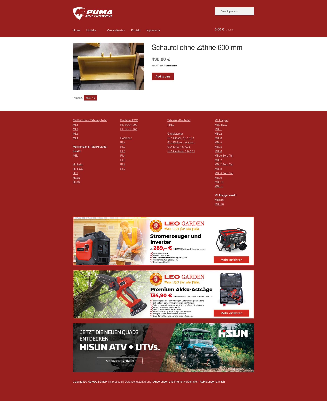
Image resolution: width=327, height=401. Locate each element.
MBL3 (218, 138)
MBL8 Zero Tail (224, 173)
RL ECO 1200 (128, 129)
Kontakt (135, 30)
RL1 (122, 142)
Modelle (91, 30)
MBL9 (218, 178)
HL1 (75, 173)
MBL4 (218, 142)
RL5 (122, 160)
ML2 (75, 129)
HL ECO (78, 169)
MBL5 (218, 147)
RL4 (122, 155)
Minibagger (221, 120)
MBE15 (219, 200)
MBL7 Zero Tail (224, 164)
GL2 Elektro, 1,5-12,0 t (180, 142)
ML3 (75, 133)
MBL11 (219, 186)
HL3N (76, 182)
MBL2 (218, 133)
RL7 (122, 169)
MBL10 (219, 182)
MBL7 (218, 160)
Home (76, 30)
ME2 (76, 155)
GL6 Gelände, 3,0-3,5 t (181, 151)
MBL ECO (221, 125)
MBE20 (219, 204)
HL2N (76, 178)
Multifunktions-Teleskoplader (90, 120)
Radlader (125, 138)
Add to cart (162, 76)
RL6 (122, 164)
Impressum (153, 30)
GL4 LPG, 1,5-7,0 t (178, 147)
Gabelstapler (175, 133)
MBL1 (218, 129)
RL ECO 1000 (128, 125)
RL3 (122, 151)
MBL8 (218, 169)
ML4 (75, 138)
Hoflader (78, 164)
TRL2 (170, 125)
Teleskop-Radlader (178, 120)
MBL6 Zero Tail (224, 155)
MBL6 (218, 151)
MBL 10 (90, 98)
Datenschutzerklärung (138, 381)
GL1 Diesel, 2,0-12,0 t (180, 138)
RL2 (122, 147)
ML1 (75, 125)
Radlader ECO (129, 120)
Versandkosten (116, 30)
